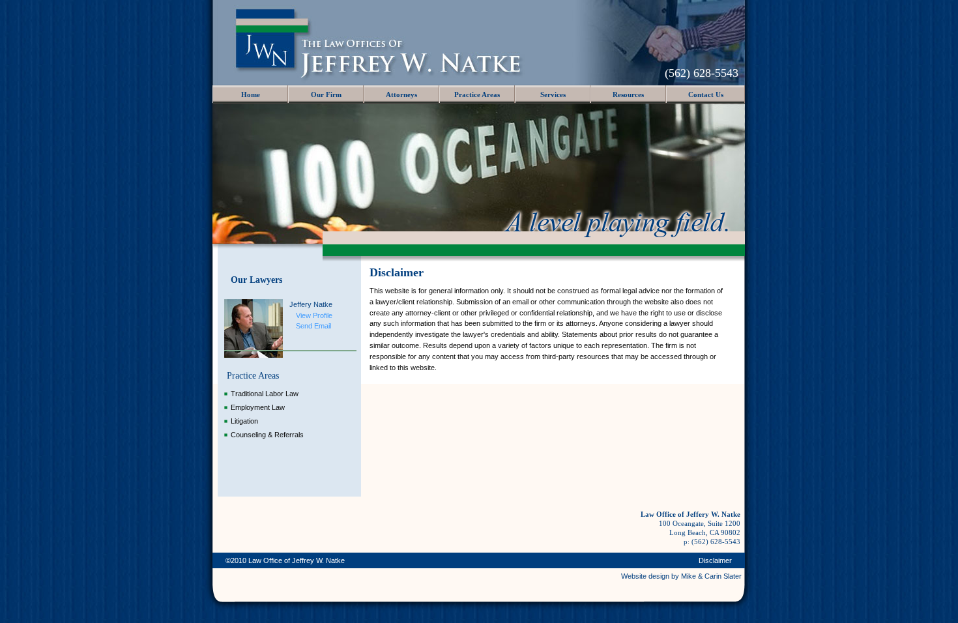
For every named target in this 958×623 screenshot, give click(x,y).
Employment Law (258, 407)
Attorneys (401, 94)
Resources (628, 94)
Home (250, 94)
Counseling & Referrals (267, 435)
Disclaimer (715, 560)
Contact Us (705, 94)
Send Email (313, 326)
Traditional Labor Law (264, 394)
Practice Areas (477, 94)
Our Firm (326, 94)
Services (553, 94)
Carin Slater (722, 576)
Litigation (244, 421)
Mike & (692, 576)
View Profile (314, 315)
